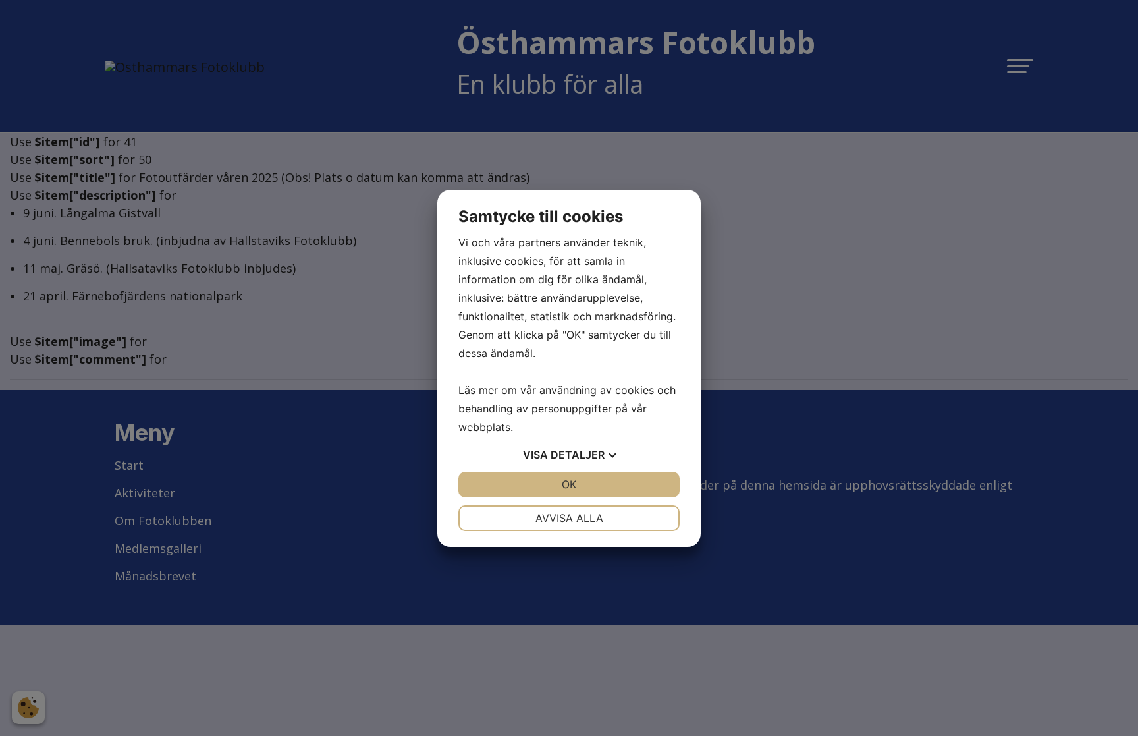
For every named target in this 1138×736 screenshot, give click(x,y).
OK (569, 484)
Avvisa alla (569, 517)
